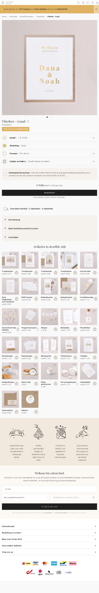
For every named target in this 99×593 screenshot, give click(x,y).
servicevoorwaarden (61, 512)
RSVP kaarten (27, 297)
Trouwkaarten (7, 271)
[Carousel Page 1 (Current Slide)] (47, 117)
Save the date (85, 271)
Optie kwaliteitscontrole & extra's (23, 228)
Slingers (44, 328)
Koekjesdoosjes (8, 382)
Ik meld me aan (50, 507)
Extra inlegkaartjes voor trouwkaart (8, 299)
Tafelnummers (66, 356)
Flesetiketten (85, 328)
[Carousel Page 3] (52, 117)
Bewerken (49, 193)
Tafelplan (83, 356)
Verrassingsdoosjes (68, 382)
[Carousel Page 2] (49, 117)
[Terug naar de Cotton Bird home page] (9, 4)
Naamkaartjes (7, 356)
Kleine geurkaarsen (46, 383)
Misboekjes (65, 328)
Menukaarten (46, 356)
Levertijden (13, 237)
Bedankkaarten (47, 297)
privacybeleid (47, 512)
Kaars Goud (26, 382)
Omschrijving (14, 220)
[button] (96, 9)
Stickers (25, 410)
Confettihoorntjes (86, 297)
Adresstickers (7, 410)
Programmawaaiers (29, 328)
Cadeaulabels (85, 382)
